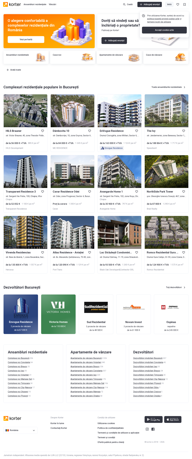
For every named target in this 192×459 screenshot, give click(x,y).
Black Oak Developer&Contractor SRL (117, 269)
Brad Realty (152, 209)
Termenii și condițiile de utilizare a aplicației (118, 433)
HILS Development (14, 148)
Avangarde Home (107, 209)
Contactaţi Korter (59, 428)
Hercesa (9, 269)
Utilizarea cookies (106, 423)
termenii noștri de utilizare (159, 22)
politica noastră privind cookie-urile (163, 19)
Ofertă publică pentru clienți (111, 442)
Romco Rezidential (155, 269)
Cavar (55, 209)
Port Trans (57, 269)
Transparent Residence (16, 209)
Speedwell (152, 148)
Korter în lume (57, 423)
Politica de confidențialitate (111, 428)
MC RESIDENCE (60, 148)
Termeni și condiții (106, 437)
